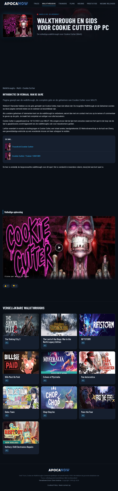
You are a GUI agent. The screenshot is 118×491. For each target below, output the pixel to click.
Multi (19, 88)
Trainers (63, 3)
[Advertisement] (59, 60)
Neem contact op (65, 485)
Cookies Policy (52, 485)
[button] (59, 247)
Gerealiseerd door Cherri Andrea (50, 480)
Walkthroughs (49, 3)
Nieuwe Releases (107, 3)
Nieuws (81, 3)
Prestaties (92, 3)
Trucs (36, 3)
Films (72, 3)
